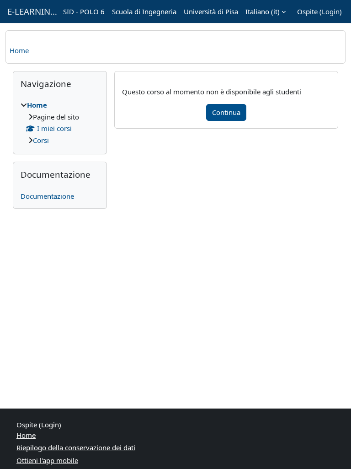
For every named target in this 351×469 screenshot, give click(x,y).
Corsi (41, 140)
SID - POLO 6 (84, 11)
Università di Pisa (211, 11)
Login (331, 11)
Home (19, 50)
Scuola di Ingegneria (144, 11)
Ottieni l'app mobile (47, 460)
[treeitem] (60, 122)
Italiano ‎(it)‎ (262, 11)
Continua (226, 112)
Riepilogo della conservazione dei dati (75, 447)
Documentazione (47, 196)
